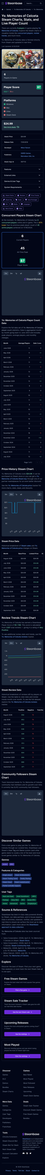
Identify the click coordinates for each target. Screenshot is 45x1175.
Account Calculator (10, 1153)
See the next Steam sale (21, 1012)
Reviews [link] (22, 195)
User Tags (6, 1114)
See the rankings (21, 1034)
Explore (6, 1158)
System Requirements (13, 187)
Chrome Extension (10, 1137)
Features (7, 169)
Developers (7, 1118)
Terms (14, 1170)
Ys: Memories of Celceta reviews (15, 637)
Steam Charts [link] (10, 195)
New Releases (28, 1087)
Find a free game (21, 990)
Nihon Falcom (25, 148)
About (28, 1170)
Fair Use (21, 1170)
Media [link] (16, 204)
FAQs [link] (20, 208)
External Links (10, 175)
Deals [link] (19, 200)
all (21, 273)
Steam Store (24, 940)
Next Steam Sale (9, 1149)
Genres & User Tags (12, 181)
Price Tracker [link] (35, 195)
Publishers (7, 1122)
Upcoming (27, 1091)
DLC (4, 1079)
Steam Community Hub (21, 945)
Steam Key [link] (9, 200)
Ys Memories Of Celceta (22, 9)
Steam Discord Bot (10, 1141)
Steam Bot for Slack (10, 1145)
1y (16, 273)
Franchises (7, 1127)
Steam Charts (8, 1091)
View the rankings (21, 1056)
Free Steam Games (30, 1114)
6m (11, 494)
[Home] (2, 9)
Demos (5, 1083)
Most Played (28, 1079)
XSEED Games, (26, 153)
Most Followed (29, 1083)
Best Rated (27, 1075)
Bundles (6, 1087)
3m (11, 273)
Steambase (26, 1139)
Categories (7, 1110)
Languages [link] (26, 204)
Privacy (8, 1170)
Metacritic (22, 951)
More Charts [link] (9, 208)
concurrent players (25, 33)
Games (8, 9)
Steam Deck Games (31, 1096)
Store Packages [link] (32, 200)
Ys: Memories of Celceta (18, 956)
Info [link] (7, 204)
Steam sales (26, 546)
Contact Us (35, 1170)
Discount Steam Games (32, 1110)
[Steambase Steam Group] (27, 1153)
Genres (5, 1106)
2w (6, 273)
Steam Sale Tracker (31, 1106)
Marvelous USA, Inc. (28, 156)
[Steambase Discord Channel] (23, 1153)
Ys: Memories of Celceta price (20, 485)
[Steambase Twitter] (30, 1153)
